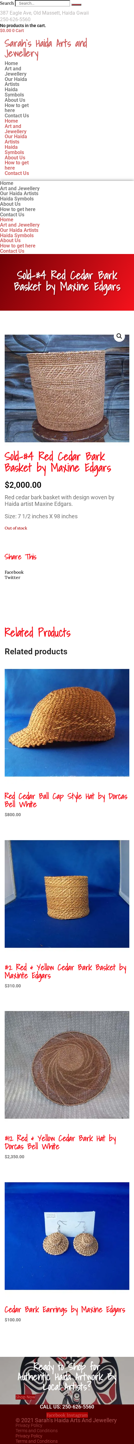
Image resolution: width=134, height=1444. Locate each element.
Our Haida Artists (16, 139)
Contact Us (17, 116)
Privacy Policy (29, 1425)
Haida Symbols (14, 149)
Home (11, 121)
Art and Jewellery (15, 128)
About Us (15, 158)
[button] (119, 336)
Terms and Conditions (37, 1430)
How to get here (17, 165)
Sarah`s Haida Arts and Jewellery (46, 48)
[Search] (76, 5)
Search (7, 3)
